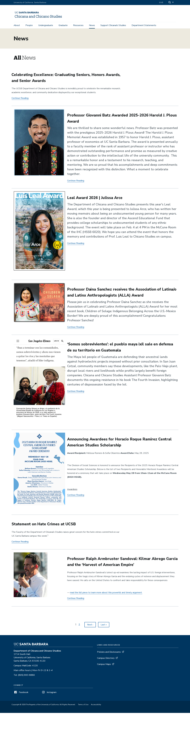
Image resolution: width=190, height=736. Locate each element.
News (92, 25)
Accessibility (96, 704)
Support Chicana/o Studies (113, 25)
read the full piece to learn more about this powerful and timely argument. (106, 592)
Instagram (51, 692)
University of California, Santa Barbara (30, 2)
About (17, 25)
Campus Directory (105, 658)
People (29, 25)
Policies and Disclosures (109, 651)
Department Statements (144, 25)
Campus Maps (104, 664)
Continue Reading (20, 98)
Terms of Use (83, 704)
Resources (78, 25)
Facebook (23, 692)
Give (161, 2)
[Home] (39, 18)
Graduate (63, 25)
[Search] (171, 2)
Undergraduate (45, 25)
